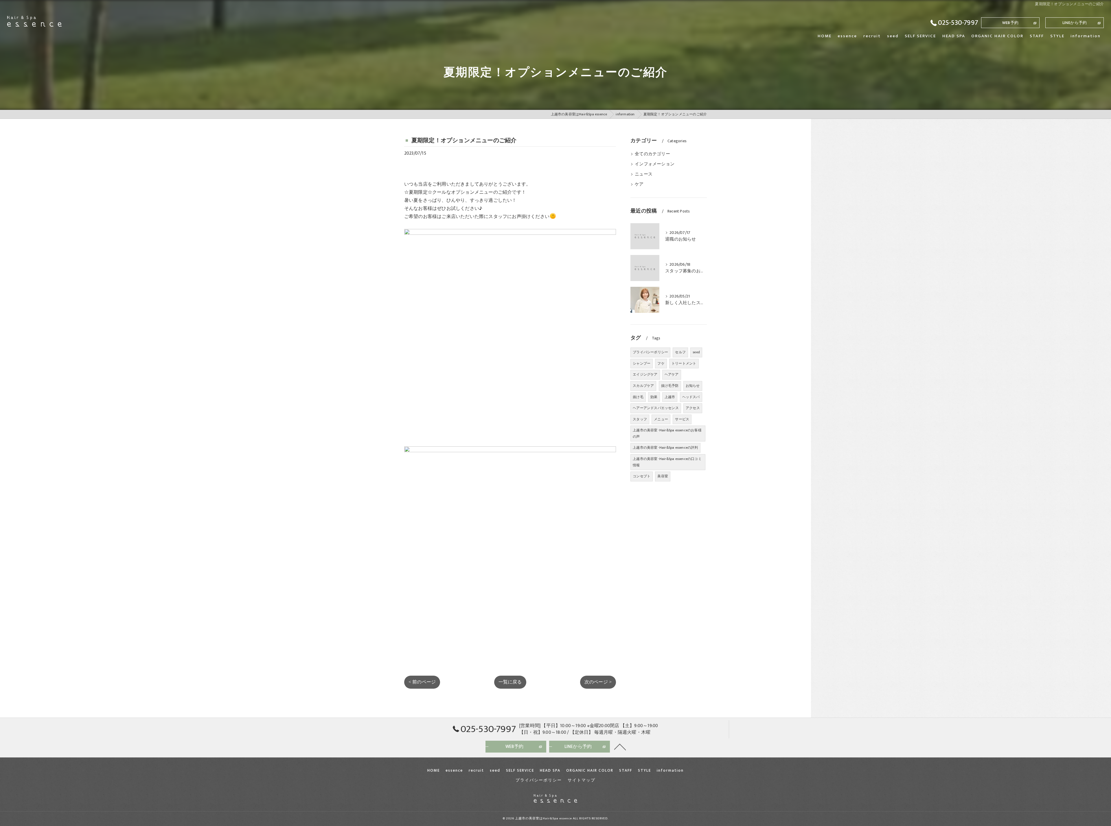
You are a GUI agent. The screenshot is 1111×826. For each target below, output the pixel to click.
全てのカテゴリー (652, 154)
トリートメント (684, 363)
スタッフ (640, 419)
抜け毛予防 (670, 386)
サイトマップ (581, 780)
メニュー (661, 419)
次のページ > (598, 681)
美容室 (662, 476)
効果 (653, 397)
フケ (660, 363)
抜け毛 (638, 397)
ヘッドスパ (691, 397)
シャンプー (641, 363)
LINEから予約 (1074, 22)
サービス (682, 419)
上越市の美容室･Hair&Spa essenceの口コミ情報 (667, 462)
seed (696, 352)
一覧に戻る (510, 681)
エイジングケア (645, 374)
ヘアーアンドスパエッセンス (656, 408)
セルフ (680, 352)
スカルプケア (643, 386)
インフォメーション (654, 164)
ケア (639, 184)
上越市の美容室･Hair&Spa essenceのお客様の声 (667, 433)
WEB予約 (1010, 22)
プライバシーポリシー (650, 352)
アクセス (693, 408)
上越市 (670, 397)
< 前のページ (422, 681)
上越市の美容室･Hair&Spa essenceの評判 (665, 447)
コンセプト (641, 476)
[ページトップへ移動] (620, 746)
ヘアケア (672, 374)
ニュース (643, 174)
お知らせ (693, 386)
